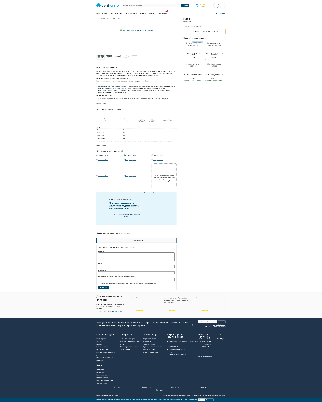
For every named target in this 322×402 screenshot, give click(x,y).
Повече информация (190, 400)
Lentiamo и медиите (102, 375)
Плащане (99, 344)
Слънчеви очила (104, 18)
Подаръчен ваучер (102, 347)
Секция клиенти (125, 349)
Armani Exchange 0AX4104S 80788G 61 (214, 54)
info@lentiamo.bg (206, 346)
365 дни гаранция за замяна (128, 347)
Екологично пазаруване (150, 352)
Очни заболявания (172, 346)
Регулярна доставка (149, 339)
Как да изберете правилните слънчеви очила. (126, 215)
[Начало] (97, 18)
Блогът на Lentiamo (102, 378)
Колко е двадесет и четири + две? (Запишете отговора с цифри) (116, 276)
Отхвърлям (209, 400)
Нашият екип (100, 372)
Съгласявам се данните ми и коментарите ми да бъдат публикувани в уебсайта (129, 283)
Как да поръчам (101, 339)
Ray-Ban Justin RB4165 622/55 (193, 54)
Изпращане (103, 287)
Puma (118, 18)
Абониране (222, 322)
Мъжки (113, 18)
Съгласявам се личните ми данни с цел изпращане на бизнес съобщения (210, 325)
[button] (100, 56)
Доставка (99, 341)
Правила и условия (102, 349)
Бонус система (147, 341)
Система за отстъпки (149, 344)
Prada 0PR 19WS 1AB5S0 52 (193, 74)
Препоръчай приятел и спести (152, 347)
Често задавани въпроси (127, 339)
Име (100, 263)
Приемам (201, 400)
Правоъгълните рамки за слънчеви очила (111, 89)
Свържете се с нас (101, 383)
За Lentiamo (100, 370)
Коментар (101, 251)
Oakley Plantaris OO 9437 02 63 (214, 74)
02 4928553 (208, 344)
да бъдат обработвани (122, 283)
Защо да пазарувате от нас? (105, 380)
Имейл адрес (102, 270)
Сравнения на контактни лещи (176, 354)
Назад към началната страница (104, 395)
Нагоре (116, 395)
